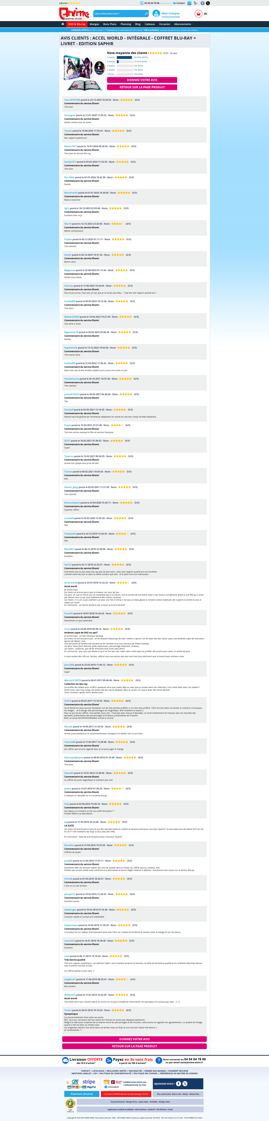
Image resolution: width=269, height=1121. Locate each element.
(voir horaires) (165, 3)
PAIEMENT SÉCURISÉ (178, 1071)
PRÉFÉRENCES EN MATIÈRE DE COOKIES (179, 1073)
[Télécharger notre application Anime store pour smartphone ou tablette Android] (196, 3)
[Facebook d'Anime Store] (178, 1083)
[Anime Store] (74, 14)
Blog (138, 24)
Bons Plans (109, 24)
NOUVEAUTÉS (135, 1071)
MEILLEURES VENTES (117, 1071)
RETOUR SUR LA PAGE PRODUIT (142, 87)
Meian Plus (194, 1094)
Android (151, 1109)
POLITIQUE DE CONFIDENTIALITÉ (115, 1073)
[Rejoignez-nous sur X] (208, 3)
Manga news (164, 1101)
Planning (126, 24)
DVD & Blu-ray (76, 24)
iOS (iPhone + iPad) (164, 1109)
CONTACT (85, 1071)
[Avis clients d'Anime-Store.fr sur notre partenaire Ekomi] (69, 3)
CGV (95, 1073)
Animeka (153, 1101)
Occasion (164, 24)
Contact (180, 3)
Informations (140, 1109)
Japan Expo (143, 1101)
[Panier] (198, 14)
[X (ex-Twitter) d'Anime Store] (184, 1083)
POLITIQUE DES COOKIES (145, 1073)
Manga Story (131, 1101)
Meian (185, 1094)
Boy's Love (176, 1094)
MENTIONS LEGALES (81, 1073)
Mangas (94, 24)
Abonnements (182, 24)
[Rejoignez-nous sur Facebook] (203, 3)
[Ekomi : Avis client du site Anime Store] (70, 1107)
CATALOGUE (98, 1071)
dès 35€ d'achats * (88, 30)
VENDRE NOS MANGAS (155, 1071)
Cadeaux (150, 24)
